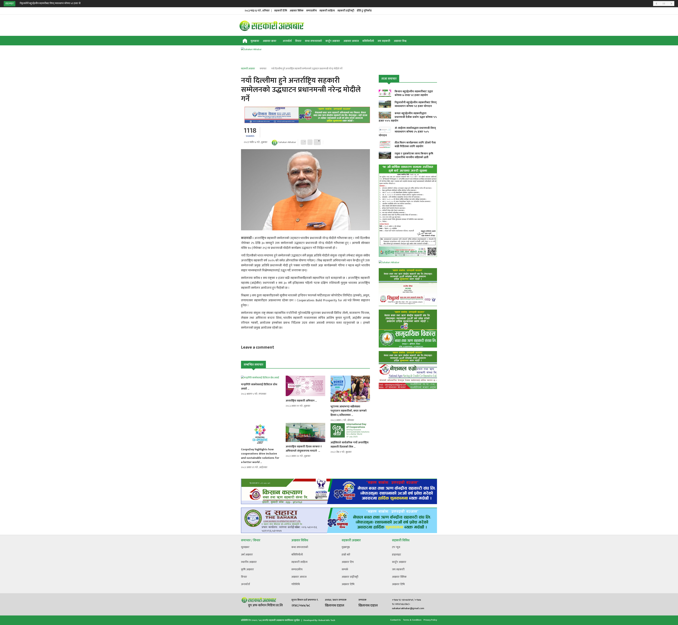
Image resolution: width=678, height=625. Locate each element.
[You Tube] (428, 41)
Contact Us (395, 620)
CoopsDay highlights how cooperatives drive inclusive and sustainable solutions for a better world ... (260, 456)
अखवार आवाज (351, 41)
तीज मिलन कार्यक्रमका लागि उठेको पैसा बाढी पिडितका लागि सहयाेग (415, 144)
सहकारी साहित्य (327, 10)
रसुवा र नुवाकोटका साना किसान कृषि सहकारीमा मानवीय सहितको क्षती (414, 155)
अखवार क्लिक (297, 10)
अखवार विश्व (400, 41)
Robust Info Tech (327, 620)
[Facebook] (423, 41)
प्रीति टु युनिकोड (364, 10)
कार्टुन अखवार (332, 41)
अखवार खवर (270, 41)
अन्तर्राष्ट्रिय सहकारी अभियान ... (301, 400)
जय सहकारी (383, 41)
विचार (298, 41)
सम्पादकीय (311, 10)
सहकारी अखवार (248, 69)
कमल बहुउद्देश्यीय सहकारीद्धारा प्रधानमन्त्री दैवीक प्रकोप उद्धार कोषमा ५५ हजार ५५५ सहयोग (408, 117)
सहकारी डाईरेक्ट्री (345, 10)
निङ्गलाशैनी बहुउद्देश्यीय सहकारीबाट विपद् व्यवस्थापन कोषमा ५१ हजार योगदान (52, 3)
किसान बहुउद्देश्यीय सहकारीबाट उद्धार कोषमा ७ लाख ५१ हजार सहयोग (414, 93)
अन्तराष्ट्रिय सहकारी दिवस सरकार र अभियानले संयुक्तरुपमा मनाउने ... (304, 448)
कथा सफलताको (313, 41)
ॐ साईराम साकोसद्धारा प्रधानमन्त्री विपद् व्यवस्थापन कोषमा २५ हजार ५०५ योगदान (407, 132)
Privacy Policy (430, 620)
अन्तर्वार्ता (287, 41)
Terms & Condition (412, 620)
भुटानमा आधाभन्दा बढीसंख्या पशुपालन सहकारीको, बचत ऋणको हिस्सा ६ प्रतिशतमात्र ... (349, 410)
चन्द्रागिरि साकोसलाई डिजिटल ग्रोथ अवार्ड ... (259, 386)
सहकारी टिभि (280, 10)
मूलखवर (255, 41)
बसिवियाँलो (368, 41)
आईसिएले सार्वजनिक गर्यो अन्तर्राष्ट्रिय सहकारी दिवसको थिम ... (349, 444)
